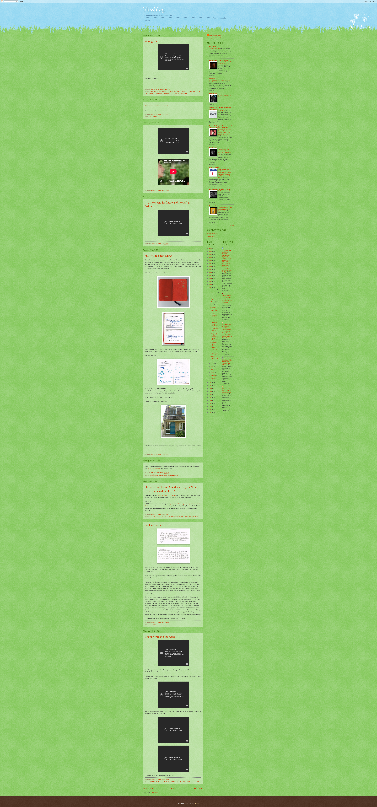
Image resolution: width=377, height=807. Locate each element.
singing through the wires (160, 637)
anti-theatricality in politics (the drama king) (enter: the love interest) (219, 81)
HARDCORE (153, 116)
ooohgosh (151, 41)
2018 (210, 272)
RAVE (182, 516)
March (213, 372)
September (214, 299)
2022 (210, 260)
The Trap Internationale (224, 191)
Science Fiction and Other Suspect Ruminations (226, 252)
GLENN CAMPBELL (156, 782)
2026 (210, 248)
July (212, 305)
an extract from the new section (167, 495)
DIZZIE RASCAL (179, 91)
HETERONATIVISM (174, 516)
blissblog (154, 9)
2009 (210, 391)
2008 (210, 394)
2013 (210, 287)
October (213, 296)
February (213, 376)
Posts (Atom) (154, 792)
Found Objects (211, 236)
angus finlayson (154, 475)
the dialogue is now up (154, 469)
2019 (210, 269)
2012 (210, 382)
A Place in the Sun (212, 234)
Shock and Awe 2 (214, 78)
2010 (210, 388)
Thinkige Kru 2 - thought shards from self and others (220, 108)
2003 (210, 409)
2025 (210, 251)
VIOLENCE (153, 625)
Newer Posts (148, 788)
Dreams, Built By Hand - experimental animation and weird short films (220, 126)
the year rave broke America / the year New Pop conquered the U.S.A (170, 489)
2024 (210, 254)
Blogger (197, 803)
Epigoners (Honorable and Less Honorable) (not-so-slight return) (225, 209)
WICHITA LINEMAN (176, 782)
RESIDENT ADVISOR (191, 516)
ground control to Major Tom (224, 96)
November (214, 293)
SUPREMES (165, 782)
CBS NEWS (153, 516)
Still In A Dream (214, 167)
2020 (210, 266)
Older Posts (198, 788)
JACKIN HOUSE (150, 93)
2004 (210, 406)
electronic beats (163, 475)
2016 (210, 278)
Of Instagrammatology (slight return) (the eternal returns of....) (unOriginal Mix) (224, 151)
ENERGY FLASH (173, 475)
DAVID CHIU (161, 516)
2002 (210, 412)
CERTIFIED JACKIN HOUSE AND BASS (161, 91)
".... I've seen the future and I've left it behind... (214, 323)
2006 (210, 400)
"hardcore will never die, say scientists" (156, 106)
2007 (210, 397)
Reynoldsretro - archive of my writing (220, 189)
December (214, 290)
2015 (210, 281)
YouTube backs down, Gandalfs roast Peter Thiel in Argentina (227, 299)
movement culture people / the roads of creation (224, 62)
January (213, 379)
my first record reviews (158, 256)
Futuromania (213, 93)
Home (173, 788)
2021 (210, 263)
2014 (210, 284)
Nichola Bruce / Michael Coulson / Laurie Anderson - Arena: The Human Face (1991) (224, 131)
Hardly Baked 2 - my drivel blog (218, 60)
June (212, 363)
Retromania (212, 206)
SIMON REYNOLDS (215, 35)
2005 (210, 403)
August (213, 302)
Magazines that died (214, 48)
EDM (166, 516)
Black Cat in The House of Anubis (227, 391)
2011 (210, 385)
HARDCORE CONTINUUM (192, 91)
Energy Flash (213, 147)
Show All (232, 225)
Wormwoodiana (227, 389)
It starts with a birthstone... (226, 325)
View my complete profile (214, 38)
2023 (210, 257)
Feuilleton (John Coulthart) (227, 361)
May (212, 366)
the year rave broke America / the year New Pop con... (213, 347)
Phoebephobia (222, 111)
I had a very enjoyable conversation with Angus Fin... (214, 336)
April (212, 370)
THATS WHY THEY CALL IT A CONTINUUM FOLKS (171, 93)
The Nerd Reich (227, 296)
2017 (210, 275)
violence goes (153, 525)
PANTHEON (213, 47)
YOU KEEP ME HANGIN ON (191, 782)
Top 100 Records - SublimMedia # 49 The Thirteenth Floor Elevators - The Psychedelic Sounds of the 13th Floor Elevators (227, 333)
